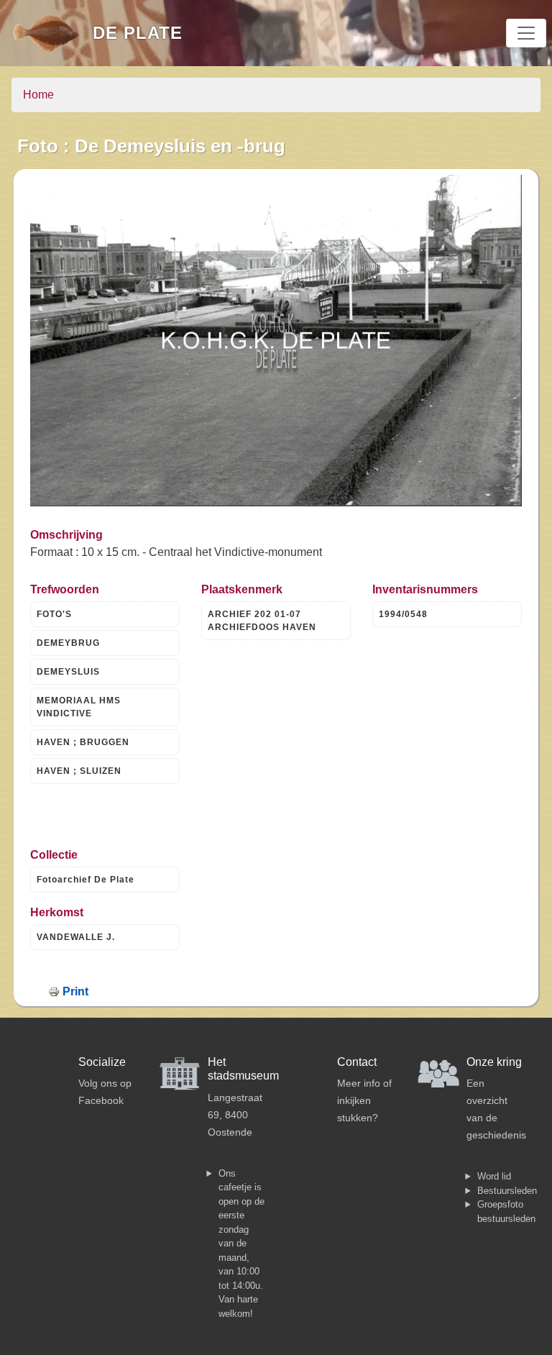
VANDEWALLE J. (76, 937)
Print (75, 991)
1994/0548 (403, 614)
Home (38, 94)
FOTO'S (54, 614)
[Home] (52, 33)
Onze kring (494, 1062)
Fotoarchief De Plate (85, 880)
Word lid (494, 1176)
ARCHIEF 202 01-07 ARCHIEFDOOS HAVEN (262, 620)
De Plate (138, 32)
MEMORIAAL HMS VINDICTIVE (79, 706)
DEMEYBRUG (68, 643)
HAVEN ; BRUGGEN (83, 742)
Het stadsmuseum (243, 1069)
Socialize (102, 1062)
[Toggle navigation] (526, 33)
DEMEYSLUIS (68, 672)
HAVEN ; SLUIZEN (79, 771)
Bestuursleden (507, 1190)
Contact (357, 1062)
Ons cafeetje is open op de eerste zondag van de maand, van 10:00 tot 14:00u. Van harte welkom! (241, 1243)
